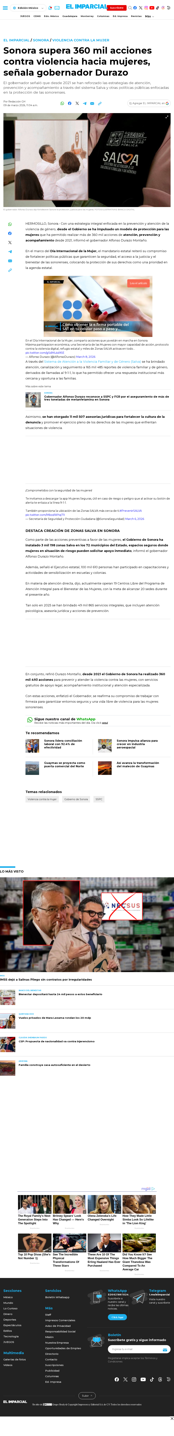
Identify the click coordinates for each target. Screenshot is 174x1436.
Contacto (51, 1359)
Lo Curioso (10, 1308)
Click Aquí (117, 1317)
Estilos (7, 1330)
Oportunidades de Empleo (63, 1348)
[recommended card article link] (33, 399)
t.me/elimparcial (159, 1294)
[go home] (15, 1402)
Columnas (103, 16)
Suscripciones (54, 1365)
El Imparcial (16, 40)
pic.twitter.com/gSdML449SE (44, 352)
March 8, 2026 (85, 356)
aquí (105, 722)
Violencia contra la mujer (80, 40)
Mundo (8, 1302)
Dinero (7, 1314)
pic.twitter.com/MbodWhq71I (45, 514)
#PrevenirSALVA (131, 510)
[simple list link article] (87, 926)
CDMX (37, 16)
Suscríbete (116, 7)
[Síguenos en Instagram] (146, 7)
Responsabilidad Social (60, 1331)
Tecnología (11, 1336)
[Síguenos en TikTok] (157, 7)
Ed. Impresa (120, 16)
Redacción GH (16, 101)
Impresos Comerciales (60, 1320)
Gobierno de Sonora (76, 799)
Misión (49, 1337)
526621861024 (118, 1294)
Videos (7, 1365)
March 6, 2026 (134, 519)
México (8, 1297)
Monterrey (87, 16)
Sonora (41, 40)
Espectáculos (12, 1325)
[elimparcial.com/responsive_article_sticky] (172, 1418)
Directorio (51, 1353)
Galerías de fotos (14, 1359)
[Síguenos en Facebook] (135, 7)
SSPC (99, 799)
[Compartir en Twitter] (77, 103)
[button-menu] (5, 8)
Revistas (136, 16)
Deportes (9, 1319)
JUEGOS (25, 16)
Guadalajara (69, 16)
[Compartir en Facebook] (69, 103)
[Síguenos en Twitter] (140, 7)
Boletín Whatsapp (57, 1297)
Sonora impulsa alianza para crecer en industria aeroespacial (137, 744)
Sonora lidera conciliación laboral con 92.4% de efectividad (63, 744)
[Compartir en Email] (92, 103)
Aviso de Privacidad (58, 1325)
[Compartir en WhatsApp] (62, 103)
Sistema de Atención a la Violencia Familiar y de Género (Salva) (92, 362)
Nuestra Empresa (57, 1342)
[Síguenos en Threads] (163, 7)
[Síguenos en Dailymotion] (168, 7)
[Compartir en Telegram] (84, 103)
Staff (48, 1314)
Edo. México (51, 16)
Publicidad (52, 1370)
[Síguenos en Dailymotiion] (169, 1379)
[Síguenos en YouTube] (152, 7)
